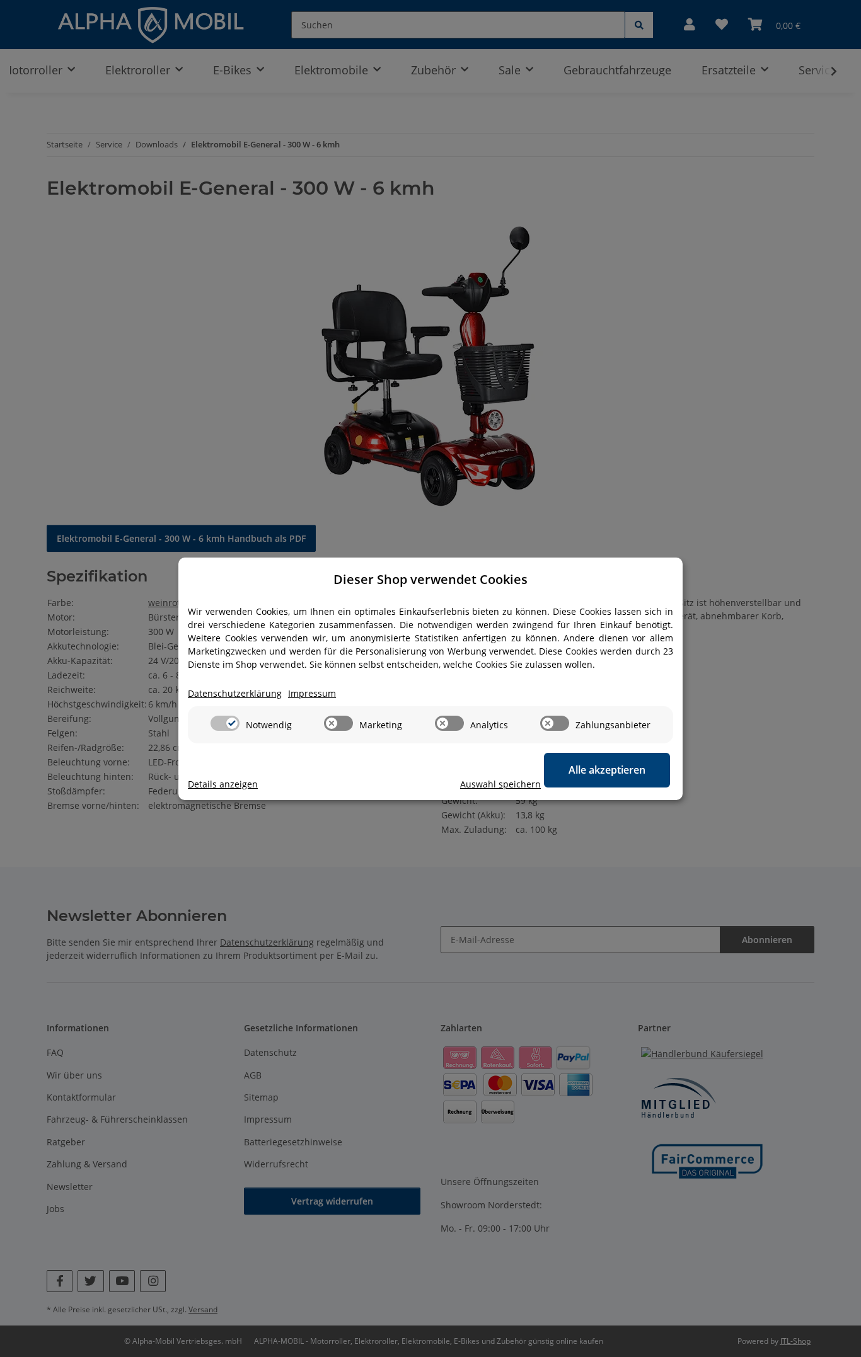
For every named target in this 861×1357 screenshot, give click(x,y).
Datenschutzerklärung (235, 693)
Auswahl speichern (500, 784)
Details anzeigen (223, 784)
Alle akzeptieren (607, 770)
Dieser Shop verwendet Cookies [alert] (430, 579)
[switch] (225, 723)
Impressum (312, 693)
